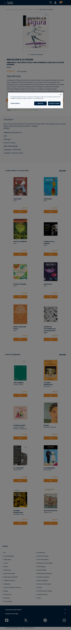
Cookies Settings (15, 103)
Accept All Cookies (54, 103)
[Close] (61, 95)
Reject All (40, 103)
